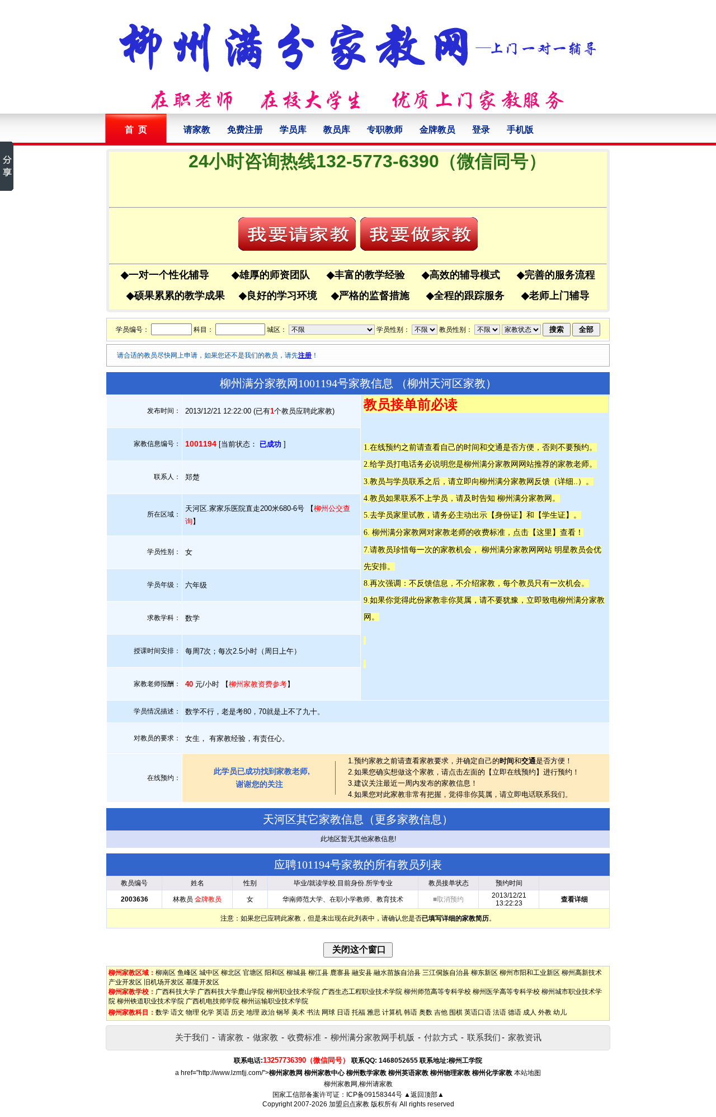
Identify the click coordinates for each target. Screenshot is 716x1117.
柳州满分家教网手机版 (372, 1037)
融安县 (362, 973)
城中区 (209, 973)
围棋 (456, 1012)
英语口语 (477, 1012)
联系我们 (484, 1037)
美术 (298, 1012)
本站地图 (527, 1073)
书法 (313, 1012)
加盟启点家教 (349, 1104)
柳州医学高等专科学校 (506, 992)
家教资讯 (524, 1037)
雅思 (373, 1012)
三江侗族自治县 (445, 973)
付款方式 (441, 1037)
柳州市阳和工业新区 (530, 973)
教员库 (336, 129)
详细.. (568, 481)
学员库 (293, 129)
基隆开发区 (202, 982)
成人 (529, 1012)
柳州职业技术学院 (293, 992)
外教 (545, 1012)
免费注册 (245, 129)
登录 (481, 129)
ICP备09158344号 (374, 1095)
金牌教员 (437, 129)
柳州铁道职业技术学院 (150, 1001)
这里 (544, 532)
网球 (328, 1012)
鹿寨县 (340, 973)
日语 (343, 1012)
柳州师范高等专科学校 (437, 992)
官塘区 (253, 973)
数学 (162, 1012)
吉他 (440, 1012)
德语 (514, 1012)
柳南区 (166, 973)
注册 (305, 355)
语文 (177, 1012)
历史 (237, 1012)
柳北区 (231, 973)
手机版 (520, 129)
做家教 (265, 1037)
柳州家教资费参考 (258, 684)
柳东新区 (484, 973)
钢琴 (283, 1012)
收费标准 (304, 1037)
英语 (222, 1012)
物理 (192, 1012)
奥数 (425, 1012)
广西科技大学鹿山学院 (231, 992)
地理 (253, 1012)
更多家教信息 (408, 819)
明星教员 (570, 549)
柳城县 (296, 973)
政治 (268, 1012)
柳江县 (318, 973)
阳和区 (275, 973)
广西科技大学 (176, 992)
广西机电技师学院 (212, 1001)
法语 (499, 1012)
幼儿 (560, 1012)
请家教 (196, 129)
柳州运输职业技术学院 (274, 1001)
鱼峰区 (187, 973)
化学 (207, 1012)
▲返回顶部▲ (424, 1095)
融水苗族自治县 (397, 973)
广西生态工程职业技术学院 (362, 992)
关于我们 (192, 1037)
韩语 (410, 1012)
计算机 (392, 1012)
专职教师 (385, 129)
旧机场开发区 (164, 982)
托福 (358, 1012)
